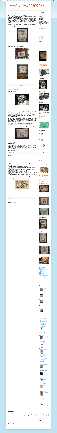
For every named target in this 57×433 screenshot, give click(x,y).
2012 (41, 134)
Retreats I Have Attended (43, 318)
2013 (41, 133)
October (42, 144)
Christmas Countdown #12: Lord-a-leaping (46, 379)
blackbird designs (12, 153)
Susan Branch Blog (43, 314)
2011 (41, 135)
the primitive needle (11, 422)
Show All (48, 405)
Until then (45, 293)
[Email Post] (13, 152)
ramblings (26, 85)
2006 (41, 160)
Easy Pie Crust (42, 274)
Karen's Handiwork (43, 320)
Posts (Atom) (14, 202)
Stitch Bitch (42, 335)
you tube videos (11, 423)
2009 (41, 138)
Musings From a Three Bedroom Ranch (43, 390)
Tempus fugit (42, 323)
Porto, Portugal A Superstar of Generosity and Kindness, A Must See (44, 343)
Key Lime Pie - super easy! (44, 275)
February (42, 157)
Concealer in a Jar (42, 333)
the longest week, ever (13, 157)
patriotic (48, 419)
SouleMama (42, 361)
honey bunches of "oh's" (13, 89)
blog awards (32, 414)
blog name (36, 414)
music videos (36, 419)
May (41, 150)
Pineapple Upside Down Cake (44, 278)
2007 (41, 140)
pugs (16, 153)
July (41, 147)
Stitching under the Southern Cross (43, 383)
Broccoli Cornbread (42, 267)
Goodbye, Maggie (46, 336)
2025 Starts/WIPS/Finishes (43, 321)
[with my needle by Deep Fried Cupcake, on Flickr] (44, 253)
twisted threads (30, 422)
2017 (41, 132)
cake (44, 414)
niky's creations (42, 326)
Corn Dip (41, 272)
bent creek (10, 414)
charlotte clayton (18, 415)
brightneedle (41, 414)
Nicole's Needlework (43, 348)
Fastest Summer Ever (43, 346)
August (42, 146)
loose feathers (45, 418)
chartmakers (22, 415)
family (11, 198)
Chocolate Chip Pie (42, 271)
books (38, 414)
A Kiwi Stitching (42, 299)
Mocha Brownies (42, 276)
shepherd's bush (37, 421)
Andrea (45, 17)
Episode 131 (45, 349)
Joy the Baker (42, 357)
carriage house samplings (13, 85)
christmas (26, 415)
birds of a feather (16, 414)
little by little (23, 85)
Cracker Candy (42, 273)
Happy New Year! (42, 355)
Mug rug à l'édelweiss (43, 324)
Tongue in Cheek (42, 341)
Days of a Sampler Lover (44, 364)
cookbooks (38, 415)
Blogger (32, 427)
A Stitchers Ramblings (43, 332)
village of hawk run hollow (37, 422)
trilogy (13, 198)
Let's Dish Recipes (43, 305)
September (42, 145)
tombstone (19, 422)
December (42, 141)
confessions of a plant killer (32, 415)
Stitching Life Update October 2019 (46, 392)
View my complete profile (42, 26)
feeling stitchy (42, 377)
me (19, 419)
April (41, 151)
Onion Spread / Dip (42, 277)
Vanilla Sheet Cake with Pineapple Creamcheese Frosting (45, 289)
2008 (41, 139)
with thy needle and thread (45, 422)
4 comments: (11, 152)
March (42, 152)
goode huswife (19, 85)
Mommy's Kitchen (43, 308)
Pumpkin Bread (42, 279)
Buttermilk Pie (42, 268)
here (8, 161)
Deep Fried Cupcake (26, 5)
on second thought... (12, 13)
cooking (42, 415)
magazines (9, 419)
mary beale (13, 419)
